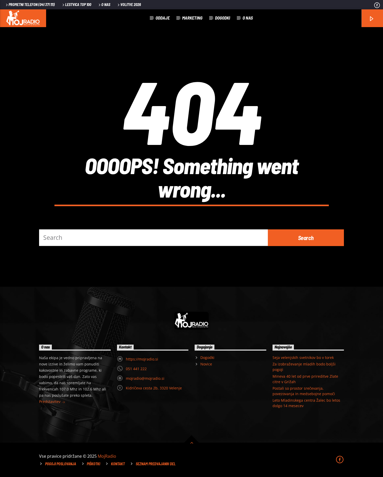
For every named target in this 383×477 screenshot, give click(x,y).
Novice (206, 364)
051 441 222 (136, 368)
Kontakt (118, 464)
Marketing (192, 17)
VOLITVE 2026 (130, 4)
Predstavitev (50, 401)
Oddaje (163, 17)
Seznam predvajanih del (156, 464)
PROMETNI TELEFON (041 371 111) (32, 4)
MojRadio (107, 456)
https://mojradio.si (142, 359)
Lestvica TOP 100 (78, 4)
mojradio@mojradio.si (145, 378)
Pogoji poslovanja (60, 464)
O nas (105, 4)
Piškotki (93, 464)
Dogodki (222, 17)
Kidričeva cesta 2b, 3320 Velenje (154, 388)
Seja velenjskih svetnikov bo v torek (303, 357)
